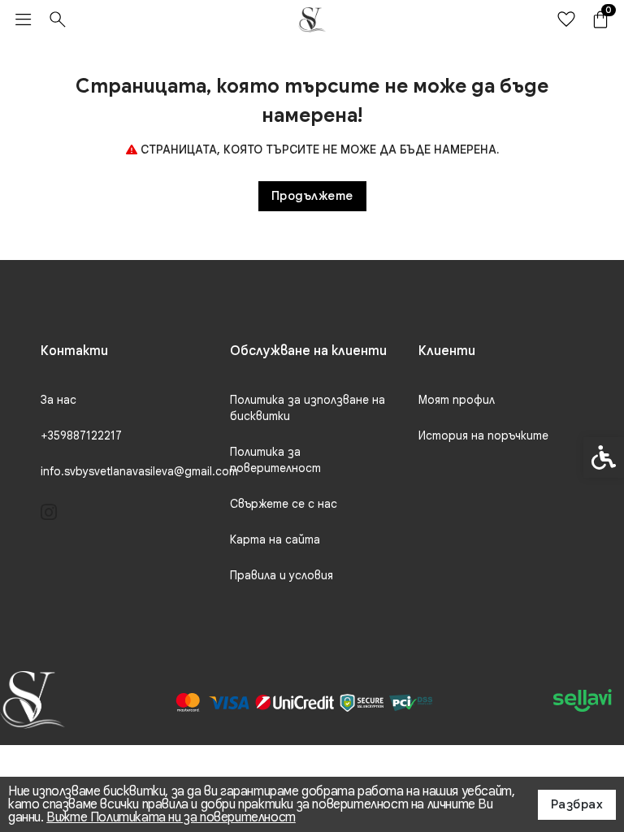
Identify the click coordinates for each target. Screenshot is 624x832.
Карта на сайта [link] (275, 539)
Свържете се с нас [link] (283, 503)
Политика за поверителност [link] (275, 459)
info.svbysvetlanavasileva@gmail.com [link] (139, 471)
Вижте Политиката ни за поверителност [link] (171, 817)
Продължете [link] (312, 195)
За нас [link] (58, 399)
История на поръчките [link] (483, 435)
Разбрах (577, 804)
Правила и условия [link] (281, 575)
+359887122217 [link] (81, 435)
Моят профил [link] (456, 399)
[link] (23, 19)
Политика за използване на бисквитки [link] (307, 407)
